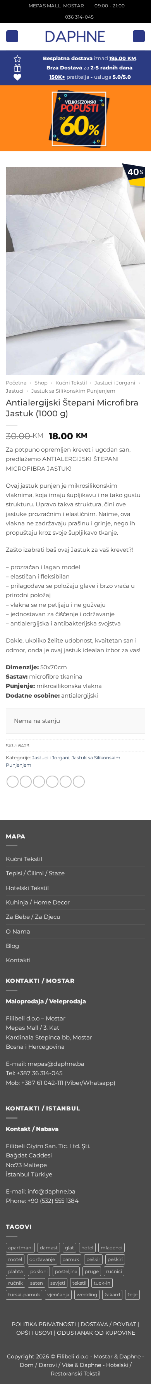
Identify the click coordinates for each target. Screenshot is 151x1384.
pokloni (39, 1271)
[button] (12, 36)
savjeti (57, 1283)
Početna (16, 382)
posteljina (66, 1271)
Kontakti (18, 960)
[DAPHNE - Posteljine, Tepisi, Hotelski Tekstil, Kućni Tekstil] (75, 36)
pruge (92, 1271)
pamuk (70, 1259)
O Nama (18, 931)
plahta (15, 1271)
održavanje (42, 1259)
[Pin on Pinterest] (66, 782)
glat (69, 1248)
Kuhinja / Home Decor (38, 902)
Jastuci (15, 391)
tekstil (79, 1283)
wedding (87, 1294)
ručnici (114, 1271)
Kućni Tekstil (71, 382)
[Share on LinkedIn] (79, 782)
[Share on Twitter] (39, 782)
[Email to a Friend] (52, 782)
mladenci (111, 1248)
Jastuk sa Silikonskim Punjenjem (73, 391)
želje (132, 1294)
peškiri (115, 1259)
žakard (112, 1294)
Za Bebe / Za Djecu (33, 916)
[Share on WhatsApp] (13, 782)
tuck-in (102, 1283)
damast (49, 1248)
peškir (93, 1259)
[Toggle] (140, 859)
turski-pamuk (24, 1294)
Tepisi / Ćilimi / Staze (35, 873)
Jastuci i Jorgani (115, 382)
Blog (12, 945)
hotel (87, 1248)
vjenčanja (58, 1294)
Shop (41, 382)
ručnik (15, 1283)
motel (15, 1259)
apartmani (20, 1248)
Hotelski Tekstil (27, 888)
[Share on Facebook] (26, 782)
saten (36, 1283)
